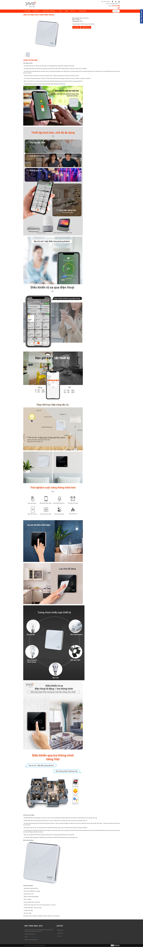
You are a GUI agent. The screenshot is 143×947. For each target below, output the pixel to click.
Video (66, 11)
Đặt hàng (76, 27)
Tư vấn (59, 936)
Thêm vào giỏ (86, 27)
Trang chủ (60, 930)
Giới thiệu (27, 11)
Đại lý (60, 11)
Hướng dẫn (82, 11)
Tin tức (72, 11)
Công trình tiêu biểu (48, 11)
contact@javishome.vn (114, 3)
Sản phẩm (36, 11)
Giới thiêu (60, 933)
